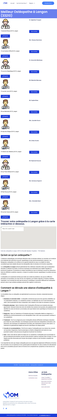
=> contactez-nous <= (44, 415)
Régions (31, 3)
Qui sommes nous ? (22, 3)
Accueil (12, 3)
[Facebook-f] (3, 408)
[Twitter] (6, 408)
